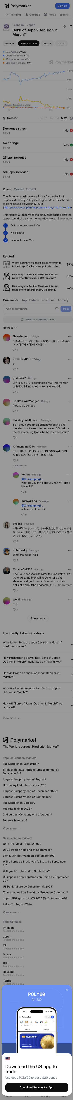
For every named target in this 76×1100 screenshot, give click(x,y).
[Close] (67, 989)
